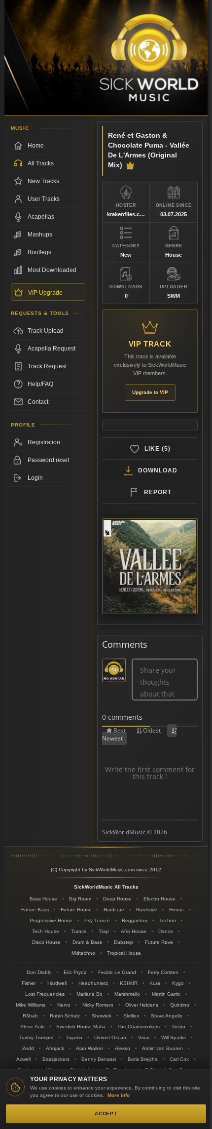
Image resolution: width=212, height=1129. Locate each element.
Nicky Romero (97, 1005)
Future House (76, 909)
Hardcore (114, 909)
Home (36, 145)
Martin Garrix (166, 994)
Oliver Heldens (141, 1005)
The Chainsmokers (138, 1026)
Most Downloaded (52, 270)
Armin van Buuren (162, 1048)
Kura (154, 983)
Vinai (143, 1037)
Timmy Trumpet (36, 1037)
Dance (165, 931)
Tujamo (74, 1037)
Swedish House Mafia (81, 1026)
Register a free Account (48, 442)
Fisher (28, 983)
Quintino (179, 1005)
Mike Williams (30, 1005)
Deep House (117, 898)
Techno (167, 920)
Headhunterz (93, 983)
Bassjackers (56, 1059)
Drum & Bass (87, 942)
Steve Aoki (32, 1026)
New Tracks (43, 181)
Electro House (159, 898)
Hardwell (57, 983)
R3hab (30, 1015)
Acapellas (41, 216)
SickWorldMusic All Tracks (106, 887)
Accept (106, 1113)
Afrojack (55, 1048)
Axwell (23, 1059)
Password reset (48, 460)
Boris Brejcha (143, 1059)
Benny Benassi (98, 1059)
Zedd (28, 1048)
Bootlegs (39, 252)
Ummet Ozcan (110, 1037)
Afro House (133, 931)
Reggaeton (134, 920)
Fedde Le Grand (117, 972)
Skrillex (131, 1015)
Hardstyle (146, 909)
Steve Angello (166, 1015)
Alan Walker (89, 1048)
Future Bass (35, 909)
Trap (104, 931)
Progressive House (51, 920)
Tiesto (178, 1026)
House (176, 909)
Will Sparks (173, 1037)
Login (35, 477)
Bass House (43, 898)
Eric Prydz (75, 972)
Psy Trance (97, 920)
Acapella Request (51, 348)
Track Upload (46, 330)
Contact (38, 401)
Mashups (40, 234)
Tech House (45, 931)
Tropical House (124, 953)
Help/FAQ (40, 384)
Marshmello (127, 994)
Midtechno (83, 953)
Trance (79, 931)
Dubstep (123, 942)
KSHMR (129, 983)
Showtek (101, 1015)
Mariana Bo (89, 994)
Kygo (178, 983)
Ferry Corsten (163, 972)
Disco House (46, 942)
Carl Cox (179, 1059)
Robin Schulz (65, 1015)
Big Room (80, 898)
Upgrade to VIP (150, 392)
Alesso (122, 1048)
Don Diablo (39, 972)
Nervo (64, 1005)
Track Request (47, 366)
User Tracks (44, 198)
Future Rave (159, 942)
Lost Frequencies (45, 994)
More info (118, 1095)
